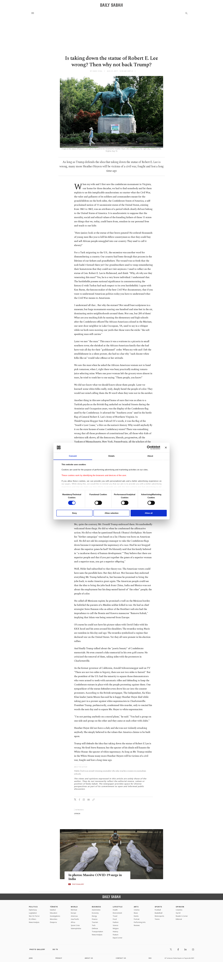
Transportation (97, 931)
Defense (95, 928)
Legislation (33, 913)
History (115, 931)
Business (96, 907)
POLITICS (33, 907)
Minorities (53, 919)
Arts (136, 907)
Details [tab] (111, 456)
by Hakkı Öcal (96, 71)
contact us (121, 958)
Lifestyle (117, 907)
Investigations (55, 916)
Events (136, 916)
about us (89, 958)
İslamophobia (76, 928)
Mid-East (74, 910)
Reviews (137, 925)
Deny (74, 513)
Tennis (157, 919)
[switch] (98, 503)
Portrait (136, 919)
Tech (93, 925)
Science (115, 925)
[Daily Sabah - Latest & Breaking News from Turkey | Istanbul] (111, 5)
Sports (158, 907)
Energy (94, 916)
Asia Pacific (75, 919)
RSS (150, 958)
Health (115, 910)
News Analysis (34, 922)
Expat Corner (117, 938)
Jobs (31, 958)
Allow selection (111, 513)
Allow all (149, 513)
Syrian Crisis (75, 925)
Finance (94, 919)
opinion (77, 813)
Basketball (158, 913)
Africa (73, 922)
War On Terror (34, 916)
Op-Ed (178, 913)
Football (158, 910)
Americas (74, 916)
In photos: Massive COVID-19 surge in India (95, 877)
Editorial (179, 919)
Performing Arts (139, 922)
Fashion (115, 922)
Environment (117, 913)
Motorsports (159, 916)
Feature (115, 935)
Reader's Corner (182, 916)
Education (53, 913)
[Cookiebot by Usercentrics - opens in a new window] (149, 447)
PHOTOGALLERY (78, 884)
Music (136, 913)
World (74, 907)
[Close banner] (166, 447)
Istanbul (53, 910)
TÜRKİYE (54, 907)
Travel (115, 916)
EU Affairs (32, 919)
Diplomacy (33, 910)
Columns (179, 910)
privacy (58, 958)
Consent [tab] (73, 456)
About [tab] (150, 456)
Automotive (96, 910)
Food (115, 919)
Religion (116, 928)
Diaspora (53, 922)
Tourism (95, 922)
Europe (73, 913)
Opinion (180, 907)
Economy (95, 913)
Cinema (136, 910)
